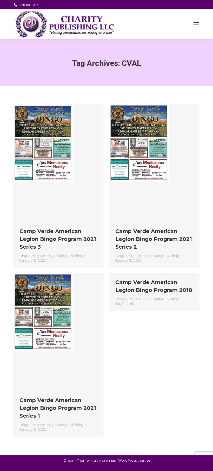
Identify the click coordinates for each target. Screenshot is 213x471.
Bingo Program (32, 256)
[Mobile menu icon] (196, 24)
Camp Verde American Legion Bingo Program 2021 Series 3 (57, 239)
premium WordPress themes (126, 460)
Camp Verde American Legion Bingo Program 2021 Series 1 (57, 408)
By (66, 256)
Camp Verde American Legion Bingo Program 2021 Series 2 (153, 239)
